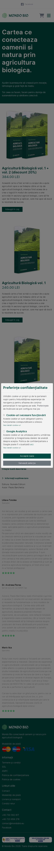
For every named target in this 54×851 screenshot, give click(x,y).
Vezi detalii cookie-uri (12, 425)
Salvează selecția (27, 463)
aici (32, 444)
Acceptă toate (27, 456)
